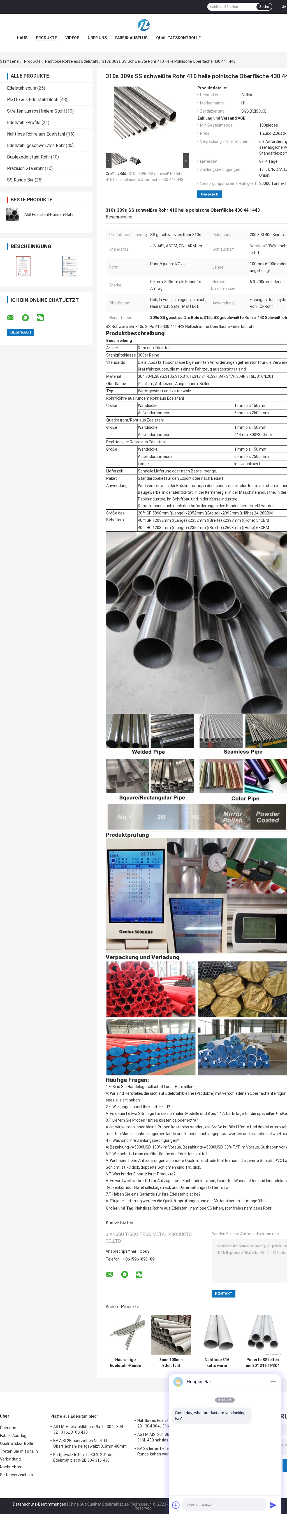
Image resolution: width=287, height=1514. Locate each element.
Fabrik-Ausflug (131, 38)
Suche (264, 7)
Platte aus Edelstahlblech (32, 99)
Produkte (46, 38)
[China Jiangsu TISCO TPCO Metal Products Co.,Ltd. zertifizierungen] (23, 266)
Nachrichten (11, 1467)
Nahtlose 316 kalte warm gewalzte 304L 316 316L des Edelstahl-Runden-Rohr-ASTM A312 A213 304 (217, 1362)
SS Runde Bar (20, 180)
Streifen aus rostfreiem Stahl (36, 111)
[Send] (273, 1505)
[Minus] (273, 1381)
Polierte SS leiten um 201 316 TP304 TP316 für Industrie (262, 1362)
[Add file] (176, 1505)
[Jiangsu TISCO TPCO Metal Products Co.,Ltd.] (143, 25)
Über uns (97, 38)
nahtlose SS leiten (206, 1208)
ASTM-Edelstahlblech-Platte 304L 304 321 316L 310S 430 (88, 1429)
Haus (22, 38)
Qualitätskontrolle (178, 38)
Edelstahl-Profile (23, 122)
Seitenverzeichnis (16, 1475)
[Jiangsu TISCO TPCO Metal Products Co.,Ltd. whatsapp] (29, 318)
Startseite (9, 61)
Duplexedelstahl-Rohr (28, 157)
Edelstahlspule (21, 88)
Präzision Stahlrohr (25, 168)
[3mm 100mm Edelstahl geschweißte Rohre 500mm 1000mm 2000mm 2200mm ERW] (171, 1335)
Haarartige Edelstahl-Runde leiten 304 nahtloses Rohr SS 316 (125, 1362)
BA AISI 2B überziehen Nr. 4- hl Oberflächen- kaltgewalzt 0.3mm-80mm (90, 1443)
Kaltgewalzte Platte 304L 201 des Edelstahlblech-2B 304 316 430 (84, 1457)
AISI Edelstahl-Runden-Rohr (49, 214)
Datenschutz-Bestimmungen (39, 1504)
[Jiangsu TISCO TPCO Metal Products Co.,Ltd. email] (14, 318)
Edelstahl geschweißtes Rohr (36, 145)
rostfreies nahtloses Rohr (248, 1208)
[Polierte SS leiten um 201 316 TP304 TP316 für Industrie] (262, 1335)
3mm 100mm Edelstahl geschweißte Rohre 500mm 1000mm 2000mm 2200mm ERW (171, 1362)
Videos (72, 38)
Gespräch (209, 194)
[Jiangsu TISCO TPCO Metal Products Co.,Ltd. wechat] (44, 318)
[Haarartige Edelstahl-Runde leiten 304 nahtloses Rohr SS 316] (125, 1335)
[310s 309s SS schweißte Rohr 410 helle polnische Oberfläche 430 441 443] (145, 119)
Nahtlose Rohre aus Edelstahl (71, 61)
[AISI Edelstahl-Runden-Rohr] (12, 214)
